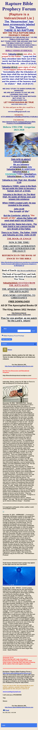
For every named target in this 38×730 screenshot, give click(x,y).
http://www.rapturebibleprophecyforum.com (19, 366)
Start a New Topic (6, 339)
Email (7, 710)
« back (3, 725)
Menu (5, 328)
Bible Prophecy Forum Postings (14, 335)
